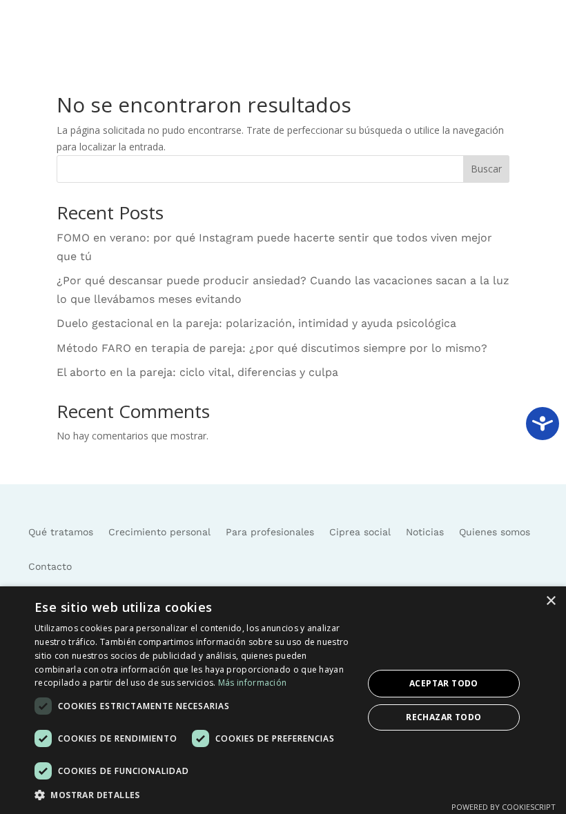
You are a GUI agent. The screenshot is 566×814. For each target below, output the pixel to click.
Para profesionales (270, 531)
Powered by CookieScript (503, 807)
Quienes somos (494, 531)
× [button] (550, 601)
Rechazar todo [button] (443, 717)
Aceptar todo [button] (443, 683)
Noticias (425, 531)
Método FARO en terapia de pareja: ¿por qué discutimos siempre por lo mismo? (272, 348)
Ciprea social (360, 531)
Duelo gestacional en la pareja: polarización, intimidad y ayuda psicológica (256, 323)
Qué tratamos (60, 531)
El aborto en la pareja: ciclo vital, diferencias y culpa (197, 372)
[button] (194, 795)
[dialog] (283, 700)
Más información (252, 682)
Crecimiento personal (159, 531)
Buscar (486, 168)
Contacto (50, 566)
